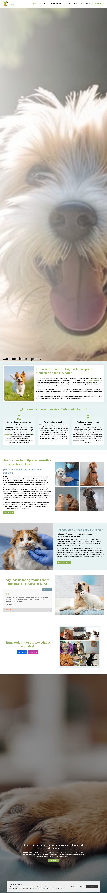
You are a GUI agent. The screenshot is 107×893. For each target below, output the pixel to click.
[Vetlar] (9, 3)
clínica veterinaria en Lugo (94, 741)
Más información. (60, 888)
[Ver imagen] (67, 834)
